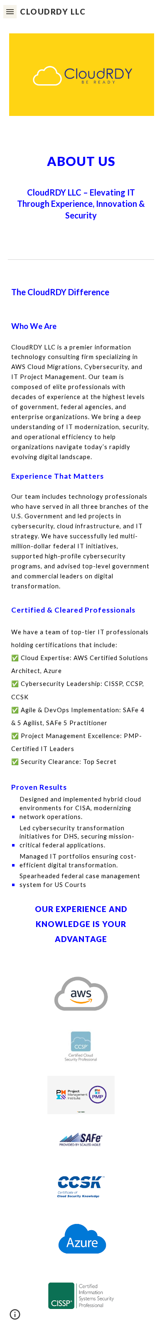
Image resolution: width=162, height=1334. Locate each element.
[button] (10, 11)
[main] (81, 186)
